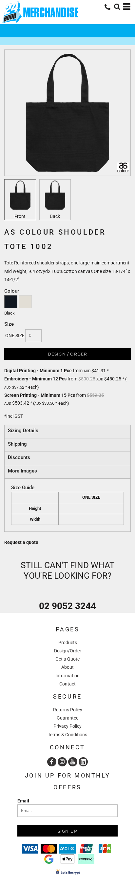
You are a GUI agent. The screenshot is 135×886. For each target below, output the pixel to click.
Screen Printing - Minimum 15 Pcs (39, 395)
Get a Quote (67, 659)
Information (67, 675)
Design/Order (67, 650)
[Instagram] (62, 761)
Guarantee (67, 718)
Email (23, 800)
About (67, 667)
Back (55, 216)
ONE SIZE (15, 335)
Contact (67, 683)
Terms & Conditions (67, 734)
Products (67, 642)
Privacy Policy (67, 726)
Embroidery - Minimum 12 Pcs (35, 378)
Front (20, 216)
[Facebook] (51, 761)
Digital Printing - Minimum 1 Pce (38, 370)
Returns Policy (67, 709)
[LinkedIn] (83, 761)
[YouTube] (72, 761)
